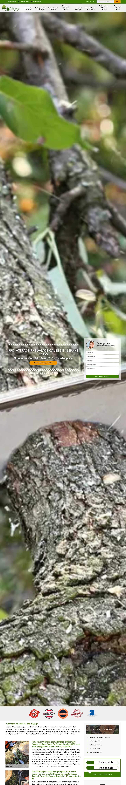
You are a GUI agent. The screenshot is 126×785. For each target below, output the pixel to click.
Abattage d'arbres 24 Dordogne (40, 8)
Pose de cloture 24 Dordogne (90, 8)
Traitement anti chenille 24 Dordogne (103, 7)
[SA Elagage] (10, 8)
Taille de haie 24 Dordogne (53, 8)
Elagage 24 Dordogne (28, 8)
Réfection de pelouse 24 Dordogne (66, 7)
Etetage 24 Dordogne (78, 8)
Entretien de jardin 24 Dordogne (118, 7)
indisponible (11, 1)
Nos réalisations (43, 363)
